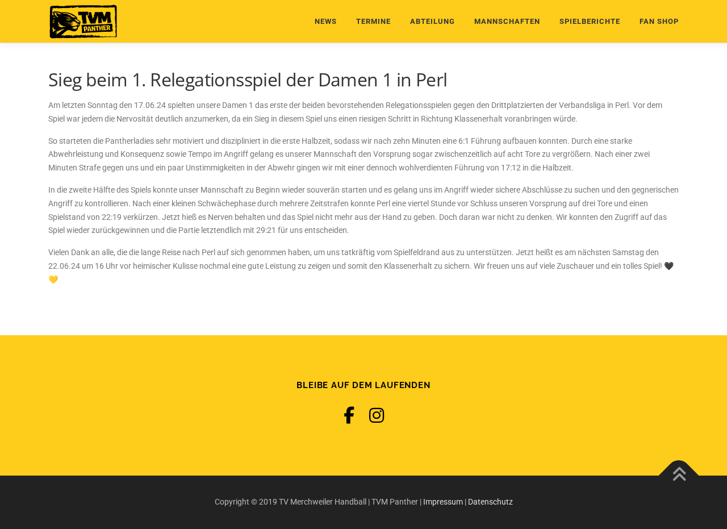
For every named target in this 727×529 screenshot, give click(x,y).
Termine (373, 21)
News (326, 21)
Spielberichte (589, 21)
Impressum (443, 501)
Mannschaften (507, 21)
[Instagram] (376, 416)
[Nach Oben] (679, 476)
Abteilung (432, 21)
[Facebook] (349, 416)
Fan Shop (659, 21)
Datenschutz (490, 501)
